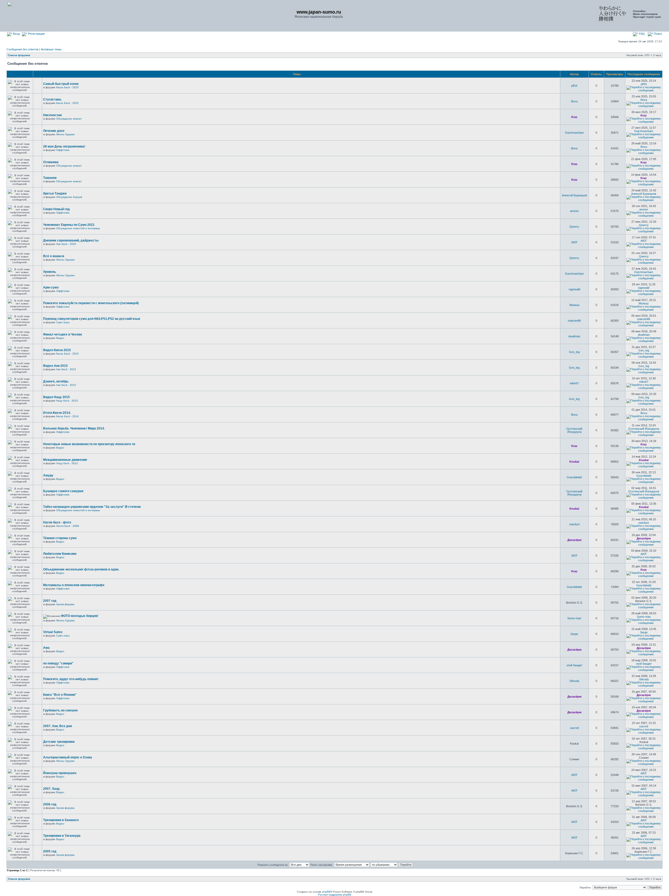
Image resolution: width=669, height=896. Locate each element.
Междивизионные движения (65, 460)
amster (574, 211)
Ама (46, 648)
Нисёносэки (52, 115)
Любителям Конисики (59, 554)
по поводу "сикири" (58, 663)
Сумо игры (63, 322)
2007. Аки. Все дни (57, 726)
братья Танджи (54, 193)
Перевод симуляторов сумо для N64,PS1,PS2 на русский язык (91, 319)
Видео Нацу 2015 (56, 397)
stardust (574, 524)
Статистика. (52, 99)
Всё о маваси (53, 256)
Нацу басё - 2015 (67, 400)
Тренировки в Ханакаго (61, 820)
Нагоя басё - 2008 (67, 525)
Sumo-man (574, 618)
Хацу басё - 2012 (67, 463)
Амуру (48, 475)
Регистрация (36, 33)
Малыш (574, 304)
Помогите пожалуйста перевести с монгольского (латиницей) (91, 303)
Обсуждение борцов (69, 197)
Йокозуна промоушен (59, 773)
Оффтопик (62, 150)
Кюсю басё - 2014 (67, 416)
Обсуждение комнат (69, 118)
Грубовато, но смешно (60, 710)
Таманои (49, 178)
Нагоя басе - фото (57, 522)
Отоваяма (51, 162)
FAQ (641, 33)
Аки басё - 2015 (66, 369)
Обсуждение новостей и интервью (78, 228)
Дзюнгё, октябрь (55, 381)
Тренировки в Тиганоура (61, 836)
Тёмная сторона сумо (60, 538)
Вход (16, 33)
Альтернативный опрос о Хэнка (67, 757)
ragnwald (574, 289)
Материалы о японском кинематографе (74, 585)
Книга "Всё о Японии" (60, 695)
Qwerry (574, 226)
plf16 (574, 85)
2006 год (49, 804)
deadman (574, 336)
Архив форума (65, 604)
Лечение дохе (54, 131)
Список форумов (19, 55)
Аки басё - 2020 (66, 244)
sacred (574, 727)
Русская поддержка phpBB (334, 894)
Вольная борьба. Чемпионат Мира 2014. (74, 428)
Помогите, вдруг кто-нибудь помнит (71, 679)
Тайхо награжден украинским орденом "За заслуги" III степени (92, 507)
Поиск (657, 33)
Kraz (574, 117)
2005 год (49, 851)
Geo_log (574, 351)
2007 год (49, 601)
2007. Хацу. (51, 789)
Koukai (574, 461)
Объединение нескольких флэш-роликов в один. (81, 569)
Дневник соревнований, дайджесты (71, 240)
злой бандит (574, 665)
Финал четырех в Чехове (62, 334)
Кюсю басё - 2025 (67, 87)
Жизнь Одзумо (65, 134)
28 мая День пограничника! (64, 146)
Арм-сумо (51, 287)
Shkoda (574, 680)
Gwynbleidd (574, 477)
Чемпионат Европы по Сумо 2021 (69, 225)
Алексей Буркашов (574, 195)
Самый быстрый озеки (60, 84)
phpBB (326, 891)
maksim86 (574, 320)
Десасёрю (574, 539)
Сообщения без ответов (22, 49)
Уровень (49, 272)
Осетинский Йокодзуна (574, 430)
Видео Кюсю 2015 (57, 350)
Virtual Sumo (52, 632)
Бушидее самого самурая (63, 491)
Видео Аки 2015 (55, 366)
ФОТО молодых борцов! (79, 616)
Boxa (574, 101)
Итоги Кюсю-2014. (57, 413)
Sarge (574, 633)
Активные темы (51, 49)
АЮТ (574, 242)
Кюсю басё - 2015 (67, 353)
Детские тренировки (58, 742)
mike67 (574, 383)
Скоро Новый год (56, 209)
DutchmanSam (574, 132)
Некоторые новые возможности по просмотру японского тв (89, 444)
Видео (60, 338)
